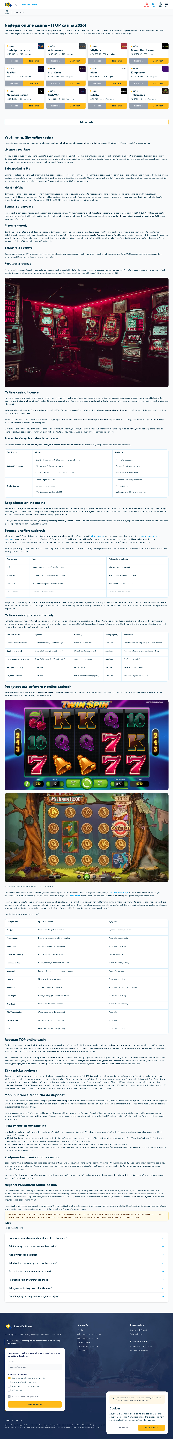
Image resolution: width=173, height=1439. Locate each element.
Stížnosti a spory (137, 1334)
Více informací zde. (146, 1420)
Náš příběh (82, 1350)
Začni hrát (34, 61)
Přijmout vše (151, 1428)
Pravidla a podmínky (139, 1350)
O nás (80, 1330)
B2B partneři (17, 1390)
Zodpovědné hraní (138, 1330)
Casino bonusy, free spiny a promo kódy (29, 1378)
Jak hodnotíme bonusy (87, 1338)
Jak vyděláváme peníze (87, 1346)
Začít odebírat (35, 1404)
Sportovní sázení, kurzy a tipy (24, 1382)
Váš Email (11, 1361)
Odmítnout (122, 1428)
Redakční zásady (84, 1342)
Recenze (14, 61)
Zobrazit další (86, 122)
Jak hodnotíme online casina (90, 1334)
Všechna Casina (29, 5)
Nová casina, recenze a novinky (25, 1386)
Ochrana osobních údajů (141, 1346)
